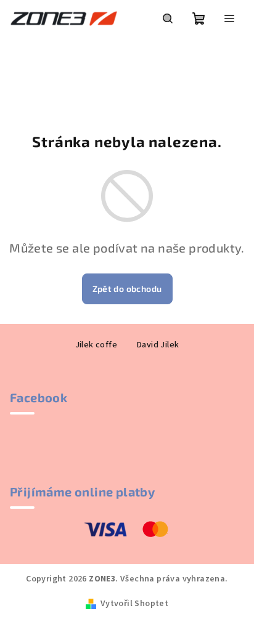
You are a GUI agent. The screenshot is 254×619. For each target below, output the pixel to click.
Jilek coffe (96, 345)
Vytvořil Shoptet (134, 603)
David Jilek (158, 345)
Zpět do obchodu (127, 288)
